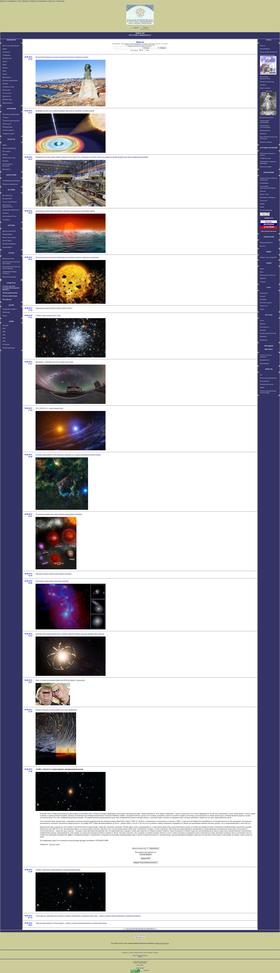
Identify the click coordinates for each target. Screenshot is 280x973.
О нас (19, 1)
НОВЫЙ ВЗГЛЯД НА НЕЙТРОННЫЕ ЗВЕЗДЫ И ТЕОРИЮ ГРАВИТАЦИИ (65, 111)
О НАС (269, 287)
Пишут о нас (264, 306)
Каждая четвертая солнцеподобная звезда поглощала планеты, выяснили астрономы (67, 257)
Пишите (26, 1)
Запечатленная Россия (9, 216)
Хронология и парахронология (8, 206)
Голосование (43, 1)
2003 (4, 328)
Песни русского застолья (267, 275)
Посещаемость (264, 327)
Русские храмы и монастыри (8, 165)
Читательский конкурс (10, 296)
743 (132, 929)
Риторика (5, 161)
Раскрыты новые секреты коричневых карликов (53, 574)
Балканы (5, 68)
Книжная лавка (7, 99)
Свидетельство (137, 43)
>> (156, 929)
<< (124, 929)
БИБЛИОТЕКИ (269, 237)
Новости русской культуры (11, 45)
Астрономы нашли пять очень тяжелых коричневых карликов (59, 514)
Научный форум (7, 234)
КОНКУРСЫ (11, 283)
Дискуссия (60, 1)
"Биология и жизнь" (266, 167)
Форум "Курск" (7, 240)
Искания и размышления (10, 80)
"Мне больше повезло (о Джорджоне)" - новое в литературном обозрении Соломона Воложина (71, 923)
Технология (263, 200)
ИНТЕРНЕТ (269, 349)
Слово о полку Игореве (10, 202)
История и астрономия (267, 81)
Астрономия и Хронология (11, 210)
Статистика (149, 952)
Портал (2, 1)
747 (144, 929)
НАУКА (268, 40)
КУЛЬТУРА (11, 139)
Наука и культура (265, 88)
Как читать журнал (266, 302)
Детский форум (7, 247)
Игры (261, 272)
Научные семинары (266, 142)
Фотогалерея (6, 151)
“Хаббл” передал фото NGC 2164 (48, 315)
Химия (262, 207)
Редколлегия (263, 293)
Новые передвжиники (9, 148)
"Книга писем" (7, 124)
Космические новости (266, 117)
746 (141, 929)
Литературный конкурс (10, 293)
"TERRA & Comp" (265, 158)
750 (153, 929)
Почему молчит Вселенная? (268, 52)
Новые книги (6, 90)
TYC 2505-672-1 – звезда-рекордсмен (49, 408)
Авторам (262, 296)
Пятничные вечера (8, 258)
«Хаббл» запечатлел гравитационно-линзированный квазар (58, 870)
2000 (4, 338)
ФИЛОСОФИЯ (11, 175)
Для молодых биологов (268, 231)
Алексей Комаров (142, 962)
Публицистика (7, 58)
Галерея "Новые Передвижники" (140, 955)
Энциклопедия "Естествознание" (265, 126)
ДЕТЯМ (11, 305)
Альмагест (6, 213)
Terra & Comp (54, 844)
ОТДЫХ (268, 263)
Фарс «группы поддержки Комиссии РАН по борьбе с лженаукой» (60, 680)
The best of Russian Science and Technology (268, 392)
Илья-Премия (7, 299)
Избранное (263, 336)
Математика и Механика (267, 197)
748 (147, 929)
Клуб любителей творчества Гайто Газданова (11, 267)
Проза (4, 71)
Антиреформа (264, 183)
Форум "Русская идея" (9, 237)
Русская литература (266, 210)
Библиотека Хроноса (266, 242)
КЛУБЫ (11, 253)
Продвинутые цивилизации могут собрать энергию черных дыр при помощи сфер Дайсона (70, 634)
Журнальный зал (8, 103)
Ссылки (145, 952)
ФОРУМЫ (11, 225)
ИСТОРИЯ (11, 190)
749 (150, 929)
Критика (5, 83)
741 (126, 929)
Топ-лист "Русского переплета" (266, 356)
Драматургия (7, 77)
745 (138, 929)
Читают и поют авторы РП (268, 257)
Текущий (5, 325)
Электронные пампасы (10, 309)
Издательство (7, 96)
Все (261, 375)
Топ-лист (51, 1)
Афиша (5, 49)
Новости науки (264, 381)
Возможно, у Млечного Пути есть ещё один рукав (54, 362)
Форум (5, 316)
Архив (140, 952)
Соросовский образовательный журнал (268, 187)
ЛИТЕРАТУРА (11, 40)
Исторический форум (9, 244)
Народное (263, 278)
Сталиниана (6, 220)
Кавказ (5, 64)
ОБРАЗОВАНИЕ (268, 172)
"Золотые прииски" (8, 130)
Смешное (263, 282)
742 (129, 929)
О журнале (263, 299)
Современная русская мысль (11, 180)
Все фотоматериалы (9, 348)
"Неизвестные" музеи (9, 157)
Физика (262, 204)
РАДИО (268, 252)
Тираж (262, 309)
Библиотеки (263, 340)
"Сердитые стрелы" (9, 133)
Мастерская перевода (9, 277)
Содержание (11, 1)
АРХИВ (11, 321)
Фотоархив (6, 344)
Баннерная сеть (264, 360)
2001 (4, 335)
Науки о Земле (264, 194)
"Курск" (5, 61)
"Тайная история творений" (11, 120)
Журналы (263, 330)
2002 (4, 331)
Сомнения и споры (8, 87)
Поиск (262, 320)
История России (7, 195)
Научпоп (262, 246)
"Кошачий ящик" (8, 127)
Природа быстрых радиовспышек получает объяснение (56, 710)
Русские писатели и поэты (268, 333)
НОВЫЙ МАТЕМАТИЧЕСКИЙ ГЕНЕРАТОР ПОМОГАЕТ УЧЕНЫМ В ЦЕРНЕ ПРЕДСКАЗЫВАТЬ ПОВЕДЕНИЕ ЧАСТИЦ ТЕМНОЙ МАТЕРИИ (92, 157)
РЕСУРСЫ (268, 315)
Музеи (262, 269)
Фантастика (6, 312)
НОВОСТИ (268, 369)
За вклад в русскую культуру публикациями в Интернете (11, 287)
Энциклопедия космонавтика (264, 121)
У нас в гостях (7, 93)
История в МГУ (7, 198)
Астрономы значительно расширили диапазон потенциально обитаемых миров (65, 211)
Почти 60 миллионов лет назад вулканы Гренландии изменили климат (62, 57)
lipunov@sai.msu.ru (162, 943)
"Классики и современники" (11, 114)
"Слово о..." (6, 117)
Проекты (262, 324)
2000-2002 (268, 91)
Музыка (5, 154)
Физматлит (263, 133)
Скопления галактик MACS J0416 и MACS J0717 (54, 308)
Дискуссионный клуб (9, 231)
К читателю (6, 52)
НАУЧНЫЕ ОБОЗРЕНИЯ (268, 148)
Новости (33, 1)
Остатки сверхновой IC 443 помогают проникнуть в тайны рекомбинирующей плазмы (68, 455)
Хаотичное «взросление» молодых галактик (52, 581)
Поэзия (5, 74)
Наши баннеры (264, 363)
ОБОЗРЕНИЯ (11, 108)
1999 (4, 341)
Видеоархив (6, 169)
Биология (263, 191)
